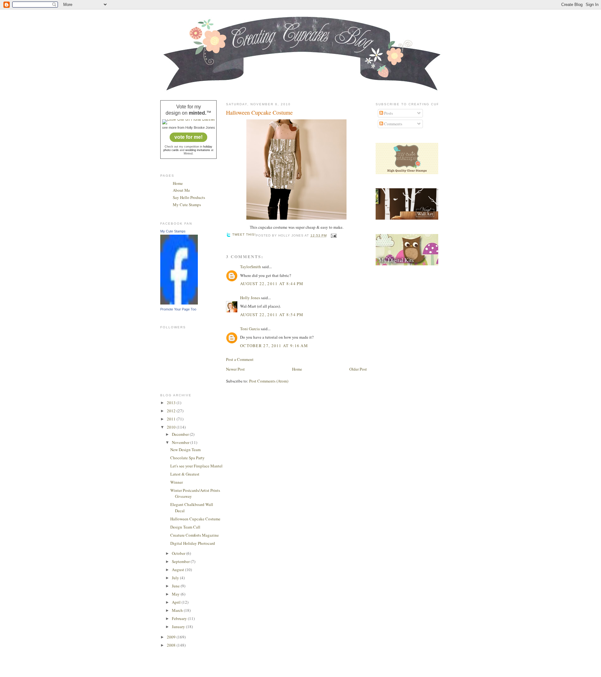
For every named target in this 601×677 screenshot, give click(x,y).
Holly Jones (250, 297)
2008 (172, 645)
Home (178, 183)
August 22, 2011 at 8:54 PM (272, 314)
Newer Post (235, 369)
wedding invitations (197, 150)
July (176, 578)
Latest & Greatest (184, 474)
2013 (172, 402)
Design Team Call (185, 527)
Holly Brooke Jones (200, 127)
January (179, 626)
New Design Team (185, 449)
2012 (172, 411)
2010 (172, 427)
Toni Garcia (250, 328)
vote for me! (188, 137)
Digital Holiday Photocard (192, 543)
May (176, 594)
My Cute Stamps (187, 204)
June (176, 586)
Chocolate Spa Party (187, 458)
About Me (181, 190)
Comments (392, 124)
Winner (176, 482)
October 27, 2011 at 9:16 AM (274, 345)
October (179, 553)
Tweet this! (244, 234)
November (181, 442)
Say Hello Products (189, 197)
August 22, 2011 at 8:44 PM (272, 283)
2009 (172, 637)
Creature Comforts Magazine (194, 535)
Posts (388, 113)
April (177, 602)
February (180, 618)
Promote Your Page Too (178, 309)
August (178, 569)
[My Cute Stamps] (179, 303)
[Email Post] (333, 235)
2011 (172, 419)
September (181, 561)
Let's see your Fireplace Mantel (196, 466)
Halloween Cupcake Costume (195, 519)
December (181, 434)
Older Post (358, 369)
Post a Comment (240, 359)
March (178, 610)
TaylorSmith (250, 266)
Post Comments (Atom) (268, 381)
